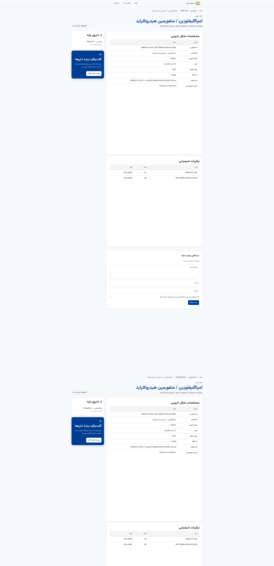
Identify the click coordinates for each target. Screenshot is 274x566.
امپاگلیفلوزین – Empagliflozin (186, 377)
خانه (136, 3)
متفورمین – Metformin (189, 11)
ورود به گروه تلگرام (94, 73)
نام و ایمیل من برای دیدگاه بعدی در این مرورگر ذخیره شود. (179, 297)
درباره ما (116, 3)
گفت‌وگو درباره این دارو (79, 26)
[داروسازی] (193, 3)
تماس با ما (126, 3)
